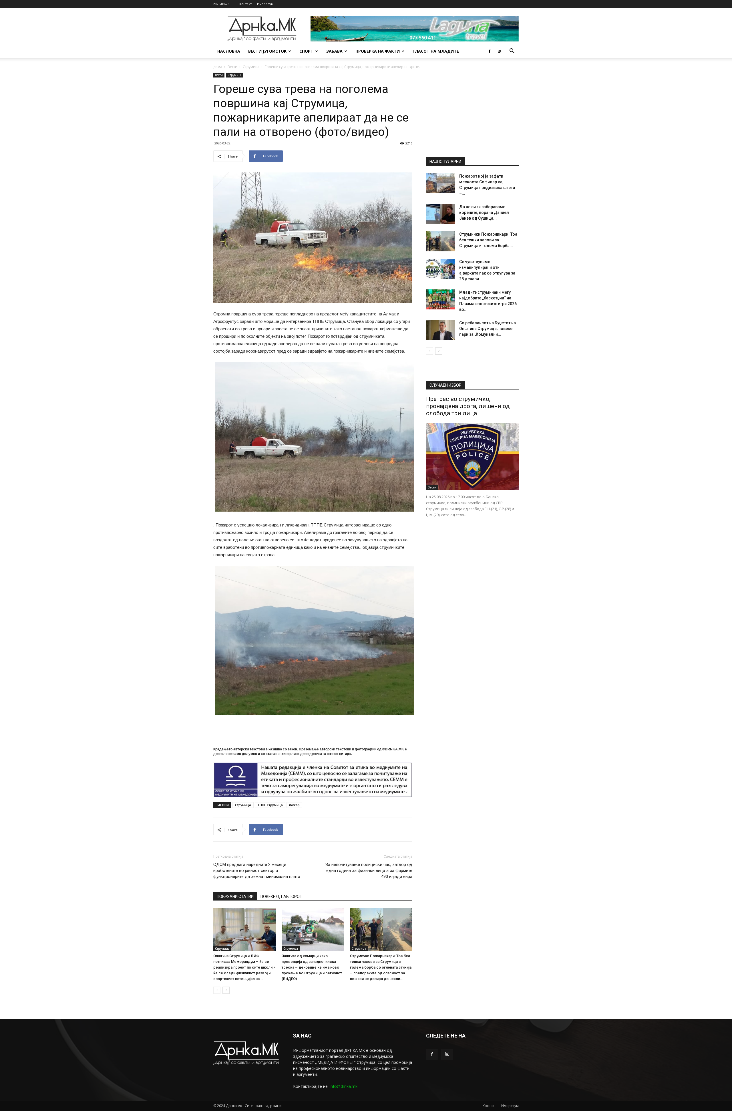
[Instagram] (499, 51)
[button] (512, 51)
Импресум (265, 4)
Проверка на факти (377, 51)
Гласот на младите (436, 51)
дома (217, 66)
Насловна (228, 51)
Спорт (306, 51)
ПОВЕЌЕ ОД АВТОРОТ (281, 896)
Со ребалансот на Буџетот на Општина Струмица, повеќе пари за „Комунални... (487, 329)
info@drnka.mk (343, 1086)
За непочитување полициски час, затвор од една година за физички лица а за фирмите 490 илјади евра (368, 870)
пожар (294, 805)
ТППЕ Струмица (270, 805)
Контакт (245, 4)
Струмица (251, 66)
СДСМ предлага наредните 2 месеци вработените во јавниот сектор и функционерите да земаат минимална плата (256, 870)
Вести (232, 66)
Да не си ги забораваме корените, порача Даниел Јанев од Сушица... (484, 212)
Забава (334, 51)
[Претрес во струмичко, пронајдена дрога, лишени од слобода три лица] (472, 456)
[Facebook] (489, 51)
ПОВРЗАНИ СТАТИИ (235, 896)
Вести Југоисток (267, 51)
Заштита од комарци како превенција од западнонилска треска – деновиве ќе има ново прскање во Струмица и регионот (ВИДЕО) (312, 967)
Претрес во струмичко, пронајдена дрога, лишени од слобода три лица (468, 406)
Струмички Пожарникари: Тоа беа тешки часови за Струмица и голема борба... (488, 240)
